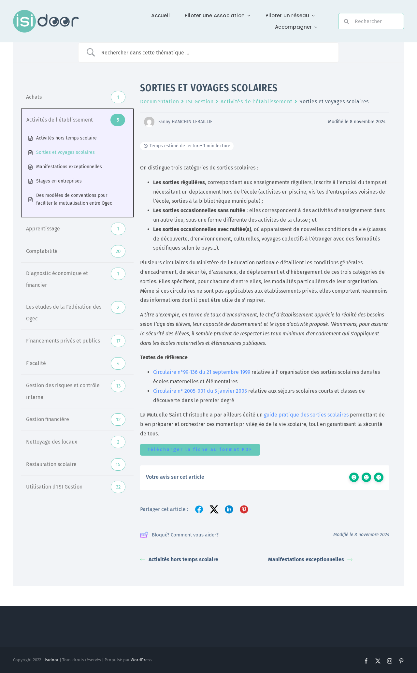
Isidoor (52, 659)
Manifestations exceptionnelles (306, 559)
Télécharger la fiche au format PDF (200, 449)
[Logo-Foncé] (46, 12)
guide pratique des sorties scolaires (306, 415)
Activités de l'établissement (256, 101)
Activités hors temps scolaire (183, 559)
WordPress (141, 659)
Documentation (159, 101)
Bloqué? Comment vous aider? (185, 535)
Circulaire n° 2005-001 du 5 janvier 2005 (200, 391)
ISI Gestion (199, 101)
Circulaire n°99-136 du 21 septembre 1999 (201, 372)
